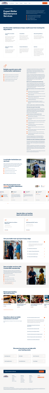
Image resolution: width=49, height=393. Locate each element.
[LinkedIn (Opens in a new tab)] (43, 377)
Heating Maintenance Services (8, 8)
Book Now (41, 371)
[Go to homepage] (4, 3)
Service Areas (22, 376)
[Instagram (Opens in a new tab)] (40, 377)
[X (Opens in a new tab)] (39, 377)
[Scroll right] (47, 299)
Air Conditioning (14, 376)
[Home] (6, 376)
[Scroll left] (2, 299)
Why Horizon (30, 376)
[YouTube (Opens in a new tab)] (42, 377)
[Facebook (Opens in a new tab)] (38, 377)
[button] (47, 196)
